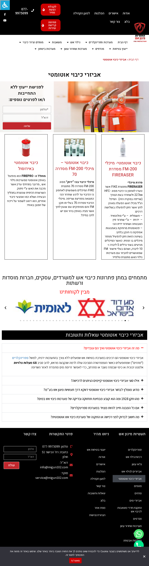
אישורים (113, 13)
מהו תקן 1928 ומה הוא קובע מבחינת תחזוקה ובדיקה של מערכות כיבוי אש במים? (88, 399)
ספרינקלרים (20, 357)
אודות (126, 13)
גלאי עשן (137, 464)
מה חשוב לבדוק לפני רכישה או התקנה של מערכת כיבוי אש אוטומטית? (95, 417)
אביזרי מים (135, 500)
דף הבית (123, 42)
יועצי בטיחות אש (96, 450)
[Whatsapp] (139, 534)
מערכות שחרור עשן (131, 526)
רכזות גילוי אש (134, 457)
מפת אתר (99, 508)
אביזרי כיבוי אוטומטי (130, 479)
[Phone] (139, 545)
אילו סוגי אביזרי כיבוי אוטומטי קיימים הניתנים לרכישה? (105, 380)
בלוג (127, 21)
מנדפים (137, 519)
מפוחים (137, 533)
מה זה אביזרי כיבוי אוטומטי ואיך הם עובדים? (111, 348)
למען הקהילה (81, 13)
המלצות (99, 13)
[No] (144, 556)
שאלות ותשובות (96, 493)
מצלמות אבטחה (132, 540)
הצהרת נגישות (97, 515)
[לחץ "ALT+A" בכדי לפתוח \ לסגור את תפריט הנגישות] (5, 5)
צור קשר (115, 21)
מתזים (138, 493)
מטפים (138, 486)
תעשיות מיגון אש (132, 434)
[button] (143, 308)
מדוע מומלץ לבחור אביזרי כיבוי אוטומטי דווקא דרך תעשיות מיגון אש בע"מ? (91, 389)
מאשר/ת (75, 560)
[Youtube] (5, 20)
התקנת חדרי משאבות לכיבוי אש (129, 509)
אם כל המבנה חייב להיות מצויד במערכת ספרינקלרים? (104, 408)
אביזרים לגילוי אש (132, 471)
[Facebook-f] (5, 14)
